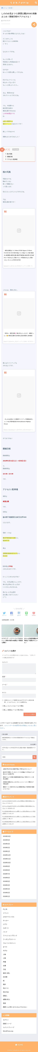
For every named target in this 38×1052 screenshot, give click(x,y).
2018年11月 (7, 859)
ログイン (6, 1020)
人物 (4, 954)
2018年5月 (6, 881)
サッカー (6, 920)
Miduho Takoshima (9, 429)
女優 (4, 965)
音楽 (4, 1003)
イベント (6, 913)
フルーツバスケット (9, 943)
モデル (5, 950)
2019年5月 (6, 840)
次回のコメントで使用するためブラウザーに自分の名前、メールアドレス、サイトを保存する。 (19, 701)
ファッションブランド (10, 935)
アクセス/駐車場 (11, 159)
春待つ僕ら (6, 973)
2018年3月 (6, 889)
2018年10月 (7, 862)
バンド (5, 932)
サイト (4, 692)
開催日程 (9, 156)
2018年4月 (6, 885)
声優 (4, 962)
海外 (4, 984)
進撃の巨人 (6, 999)
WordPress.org (8, 1031)
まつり (5, 947)
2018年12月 (7, 855)
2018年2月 (6, 892)
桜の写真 (8, 154)
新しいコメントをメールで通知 (13, 706)
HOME (20, 1045)
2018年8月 (6, 870)
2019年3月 (6, 844)
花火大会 (6, 992)
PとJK (5, 909)
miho (5, 341)
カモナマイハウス (8, 917)
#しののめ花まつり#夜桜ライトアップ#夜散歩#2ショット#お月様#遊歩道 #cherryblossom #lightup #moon (18, 421)
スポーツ (6, 928)
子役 (4, 969)
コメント (5, 662)
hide (16, 149)
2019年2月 (6, 847)
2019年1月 (6, 851)
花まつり (6, 988)
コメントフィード (8, 1027)
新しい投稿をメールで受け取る (13, 710)
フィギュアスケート (9, 939)
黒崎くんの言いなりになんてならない (15, 1007)
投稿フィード (7, 1023)
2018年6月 (6, 877)
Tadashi (6, 266)
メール (4, 684)
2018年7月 (6, 874)
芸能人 (5, 995)
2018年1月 (6, 896)
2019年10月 (7, 836)
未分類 (12, 620)
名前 (4, 676)
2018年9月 (6, 866)
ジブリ (5, 924)
